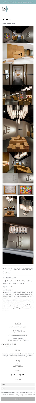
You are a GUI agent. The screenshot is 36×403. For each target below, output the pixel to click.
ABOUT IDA (18, 350)
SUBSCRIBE (18, 380)
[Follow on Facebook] (12, 374)
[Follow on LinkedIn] (18, 374)
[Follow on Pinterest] (23, 374)
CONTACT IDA (18, 323)
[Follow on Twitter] (15, 374)
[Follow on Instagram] (21, 374)
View (11, 286)
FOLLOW (18, 371)
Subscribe (18, 399)
